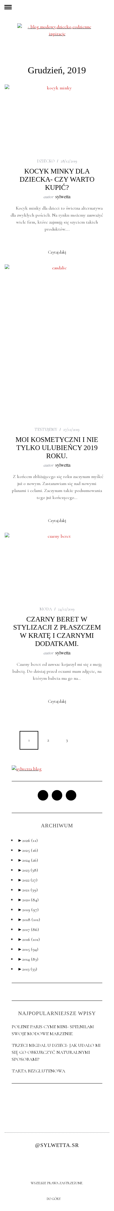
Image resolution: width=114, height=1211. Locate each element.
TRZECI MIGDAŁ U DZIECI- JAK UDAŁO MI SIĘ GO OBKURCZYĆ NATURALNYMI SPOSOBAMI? (56, 1052)
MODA (45, 609)
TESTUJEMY (45, 429)
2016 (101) (29, 939)
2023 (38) (28, 870)
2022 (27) (27, 880)
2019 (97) (28, 910)
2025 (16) (28, 850)
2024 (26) (28, 860)
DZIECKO (46, 161)
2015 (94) (28, 949)
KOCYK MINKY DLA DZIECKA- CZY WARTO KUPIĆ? (57, 179)
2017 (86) (28, 929)
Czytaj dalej (57, 252)
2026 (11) (28, 840)
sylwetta (62, 196)
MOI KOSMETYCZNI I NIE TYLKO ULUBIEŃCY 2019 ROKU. (56, 448)
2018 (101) (29, 920)
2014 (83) (28, 959)
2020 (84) (28, 900)
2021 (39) (28, 890)
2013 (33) (27, 969)
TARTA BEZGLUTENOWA (38, 1071)
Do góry (54, 1199)
